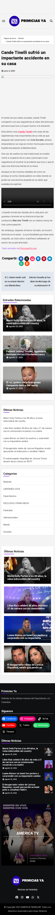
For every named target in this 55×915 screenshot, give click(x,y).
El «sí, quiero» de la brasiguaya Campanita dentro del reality (23, 384)
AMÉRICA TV (28, 833)
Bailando (7, 482)
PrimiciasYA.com (28, 248)
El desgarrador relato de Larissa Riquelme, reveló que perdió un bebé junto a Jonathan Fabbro (25, 667)
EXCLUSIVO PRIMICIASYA (16, 503)
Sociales (7, 532)
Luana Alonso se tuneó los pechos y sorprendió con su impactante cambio (27, 638)
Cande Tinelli (25, 131)
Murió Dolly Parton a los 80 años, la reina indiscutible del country (25, 322)
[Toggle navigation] (3, 21)
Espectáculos (9, 496)
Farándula (8, 510)
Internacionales (10, 517)
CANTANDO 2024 (11, 489)
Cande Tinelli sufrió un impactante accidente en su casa (25, 58)
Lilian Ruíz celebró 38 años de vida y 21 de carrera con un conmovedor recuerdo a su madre (27, 608)
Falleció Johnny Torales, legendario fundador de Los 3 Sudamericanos (26, 353)
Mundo (6, 524)
